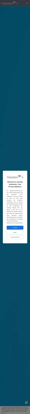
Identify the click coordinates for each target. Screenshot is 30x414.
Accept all (15, 227)
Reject (15, 232)
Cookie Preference (15, 237)
